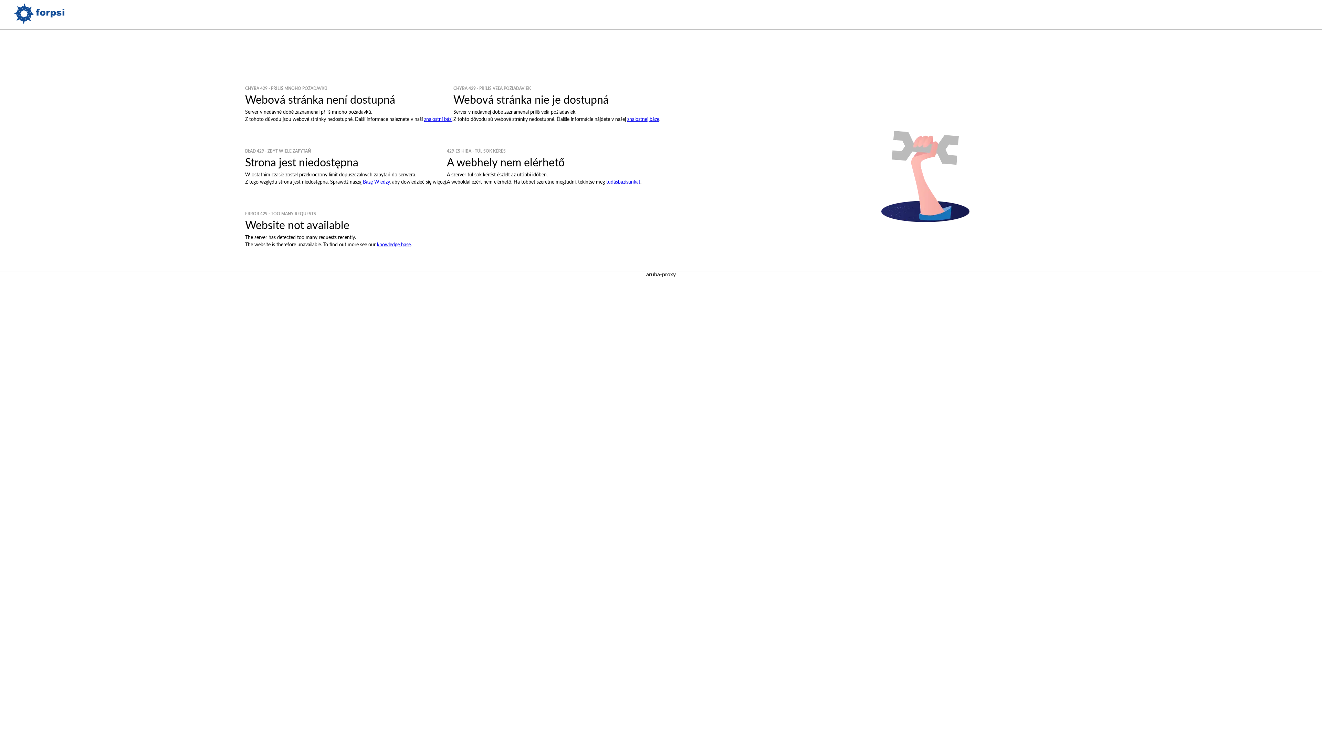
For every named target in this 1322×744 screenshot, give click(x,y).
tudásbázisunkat (623, 182)
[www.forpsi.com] (39, 22)
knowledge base (394, 244)
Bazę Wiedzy (376, 182)
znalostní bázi (438, 119)
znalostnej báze (643, 119)
